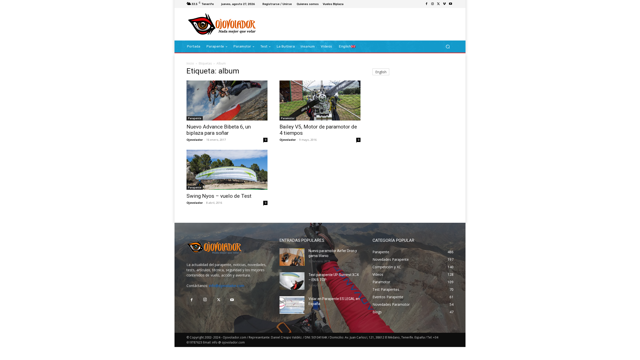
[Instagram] (433, 4)
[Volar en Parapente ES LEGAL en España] (292, 305)
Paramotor (287, 118)
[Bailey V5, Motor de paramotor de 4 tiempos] (320, 100)
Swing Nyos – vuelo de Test (219, 196)
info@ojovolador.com (226, 285)
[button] (448, 46)
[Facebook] (427, 4)
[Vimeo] (445, 4)
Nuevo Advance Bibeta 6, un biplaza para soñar (218, 130)
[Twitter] (439, 4)
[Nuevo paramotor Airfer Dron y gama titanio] (292, 257)
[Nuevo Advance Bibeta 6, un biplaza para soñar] (227, 100)
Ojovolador (194, 140)
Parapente (194, 118)
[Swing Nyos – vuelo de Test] (227, 170)
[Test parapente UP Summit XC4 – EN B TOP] (292, 281)
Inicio (190, 63)
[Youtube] (451, 4)
